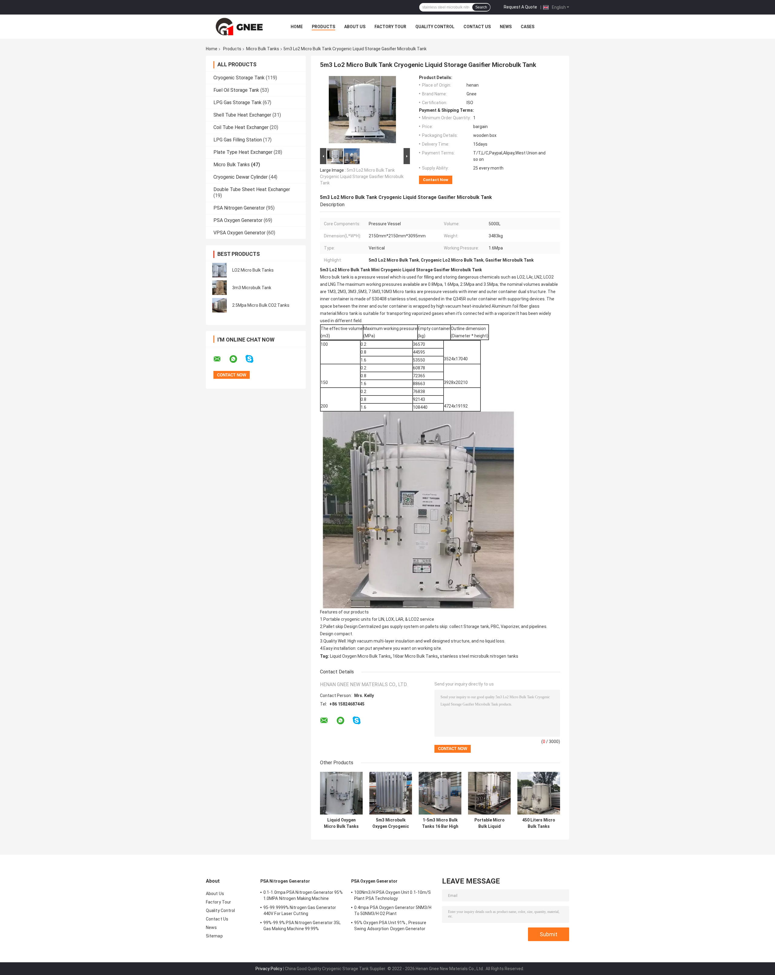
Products (323, 26)
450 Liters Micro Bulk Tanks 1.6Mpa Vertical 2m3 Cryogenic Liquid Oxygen (538, 823)
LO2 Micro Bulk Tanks (253, 270)
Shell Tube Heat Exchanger (242, 115)
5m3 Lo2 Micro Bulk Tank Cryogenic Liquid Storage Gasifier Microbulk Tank (362, 176)
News (506, 26)
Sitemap (214, 936)
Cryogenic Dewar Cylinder (240, 177)
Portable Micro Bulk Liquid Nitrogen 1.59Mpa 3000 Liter (489, 823)
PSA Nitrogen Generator (239, 208)
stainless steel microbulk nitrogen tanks (479, 656)
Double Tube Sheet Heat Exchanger (251, 189)
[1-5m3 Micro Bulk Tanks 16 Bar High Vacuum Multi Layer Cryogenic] (440, 793)
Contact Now (435, 179)
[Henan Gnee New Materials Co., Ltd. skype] (253, 359)
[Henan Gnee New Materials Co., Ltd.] (239, 27)
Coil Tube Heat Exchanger (241, 127)
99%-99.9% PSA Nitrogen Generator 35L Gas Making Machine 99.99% (302, 925)
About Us (354, 26)
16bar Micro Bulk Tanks (415, 656)
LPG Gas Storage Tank (237, 102)
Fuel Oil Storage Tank (236, 90)
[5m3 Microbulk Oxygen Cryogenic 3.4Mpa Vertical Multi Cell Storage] (390, 793)
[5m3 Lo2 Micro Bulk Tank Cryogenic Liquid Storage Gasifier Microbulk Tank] (362, 111)
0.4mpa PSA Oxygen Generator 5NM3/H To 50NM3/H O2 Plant (392, 910)
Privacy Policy (269, 968)
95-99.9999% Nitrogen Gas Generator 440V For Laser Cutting (299, 910)
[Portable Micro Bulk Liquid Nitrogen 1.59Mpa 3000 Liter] (489, 793)
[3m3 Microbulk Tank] (219, 287)
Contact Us (477, 26)
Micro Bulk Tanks (262, 48)
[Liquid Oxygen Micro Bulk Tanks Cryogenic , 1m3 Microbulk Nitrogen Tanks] (341, 793)
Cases (527, 26)
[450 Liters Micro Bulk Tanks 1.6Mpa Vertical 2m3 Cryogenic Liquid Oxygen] (538, 793)
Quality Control (434, 26)
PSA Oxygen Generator (237, 220)
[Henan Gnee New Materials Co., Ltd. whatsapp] (237, 359)
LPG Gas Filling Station (237, 140)
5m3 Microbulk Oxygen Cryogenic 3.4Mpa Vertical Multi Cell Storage (390, 823)
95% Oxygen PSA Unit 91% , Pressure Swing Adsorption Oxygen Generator (390, 925)
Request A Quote (520, 7)
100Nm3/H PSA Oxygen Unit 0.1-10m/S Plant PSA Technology (392, 895)
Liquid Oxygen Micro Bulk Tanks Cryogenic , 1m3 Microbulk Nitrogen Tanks (341, 823)
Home (297, 26)
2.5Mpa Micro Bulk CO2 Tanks (260, 305)
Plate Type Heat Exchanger (242, 152)
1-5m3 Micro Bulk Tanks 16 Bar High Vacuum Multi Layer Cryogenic (440, 823)
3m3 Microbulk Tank (251, 287)
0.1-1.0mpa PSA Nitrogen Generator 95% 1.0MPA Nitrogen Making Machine (303, 895)
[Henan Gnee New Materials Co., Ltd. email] (221, 359)
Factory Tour (390, 26)
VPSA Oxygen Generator (239, 233)
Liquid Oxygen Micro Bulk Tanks (360, 656)
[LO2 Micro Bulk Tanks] (219, 270)
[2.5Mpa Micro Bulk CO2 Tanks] (219, 305)
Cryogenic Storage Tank (239, 78)
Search (481, 7)
